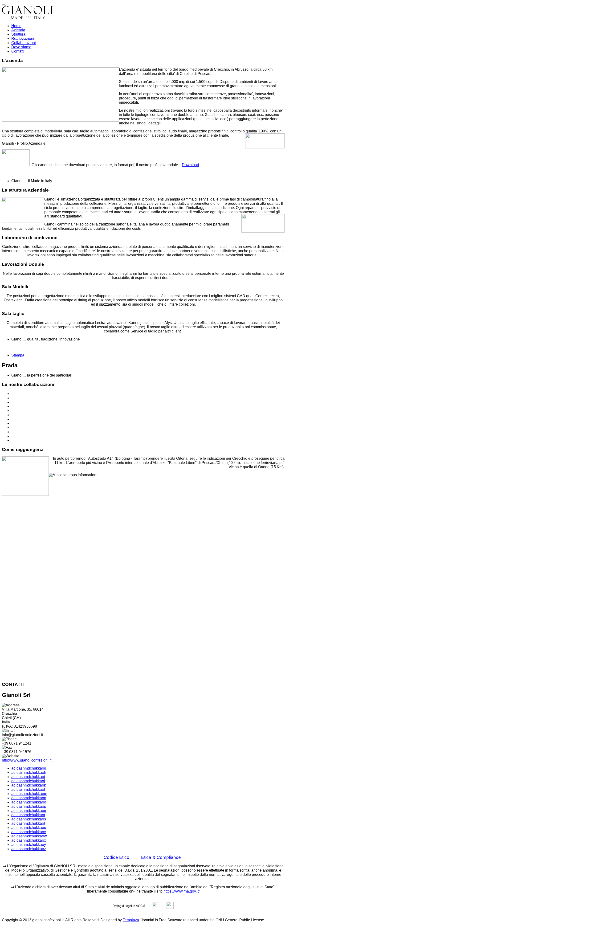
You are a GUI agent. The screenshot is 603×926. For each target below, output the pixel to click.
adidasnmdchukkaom (29, 794)
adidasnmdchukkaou (28, 828)
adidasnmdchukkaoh (28, 772)
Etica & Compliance (161, 857)
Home (16, 26)
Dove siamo (21, 47)
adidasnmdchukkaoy (28, 845)
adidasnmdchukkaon (28, 798)
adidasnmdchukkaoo (28, 802)
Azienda (18, 30)
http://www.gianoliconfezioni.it (26, 760)
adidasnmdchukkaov (28, 832)
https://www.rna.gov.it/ (181, 891)
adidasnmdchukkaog (28, 768)
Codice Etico (116, 857)
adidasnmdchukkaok (28, 785)
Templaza (131, 920)
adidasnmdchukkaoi (28, 777)
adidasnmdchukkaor (28, 815)
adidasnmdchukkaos (28, 819)
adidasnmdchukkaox (28, 840)
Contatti (17, 51)
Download (190, 165)
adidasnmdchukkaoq (28, 811)
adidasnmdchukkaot (28, 823)
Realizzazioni (22, 39)
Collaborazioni (23, 43)
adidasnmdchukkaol (28, 789)
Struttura (18, 34)
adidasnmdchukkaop (28, 806)
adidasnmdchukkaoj (28, 781)
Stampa (17, 355)
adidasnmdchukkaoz (28, 849)
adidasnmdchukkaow (29, 836)
